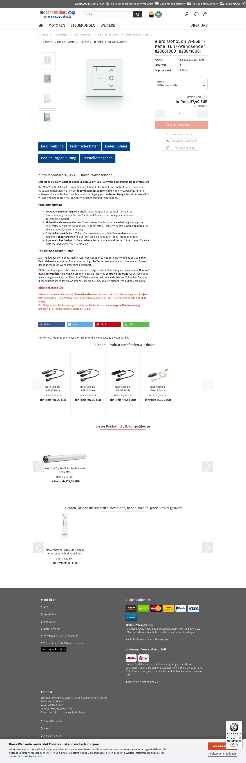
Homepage (102, 337)
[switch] (234, 745)
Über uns (199, 25)
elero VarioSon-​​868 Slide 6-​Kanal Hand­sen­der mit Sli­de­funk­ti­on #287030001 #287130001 (65, 552)
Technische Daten (84, 146)
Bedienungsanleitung (58, 158)
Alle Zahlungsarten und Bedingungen (148, 639)
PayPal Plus (49, 614)
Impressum (49, 621)
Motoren (56, 25)
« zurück (60, 42)
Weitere (108, 25)
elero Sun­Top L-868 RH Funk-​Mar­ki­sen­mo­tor (64, 470)
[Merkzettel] (196, 14)
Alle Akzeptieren (222, 746)
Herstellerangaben (97, 158)
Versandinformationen (205, 4)
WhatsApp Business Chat (89, 4)
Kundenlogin (232, 4)
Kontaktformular (52, 721)
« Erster (47, 42)
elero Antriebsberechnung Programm (132, 4)
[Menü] (240, 723)
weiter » (72, 42)
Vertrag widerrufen (54, 649)
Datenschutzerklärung (30, 756)
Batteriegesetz (51, 628)
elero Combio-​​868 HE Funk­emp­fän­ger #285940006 (123, 388)
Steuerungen (83, 25)
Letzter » (86, 42)
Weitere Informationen (223, 753)
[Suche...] (137, 14)
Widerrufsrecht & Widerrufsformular (63, 643)
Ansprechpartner (52, 735)
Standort (48, 728)
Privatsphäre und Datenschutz (60, 636)
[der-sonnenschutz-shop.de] (57, 14)
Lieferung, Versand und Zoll (143, 682)
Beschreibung (52, 146)
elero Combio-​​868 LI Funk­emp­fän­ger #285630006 (158, 388)
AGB (45, 607)
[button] (187, 14)
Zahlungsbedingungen (172, 4)
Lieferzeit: (160, 65)
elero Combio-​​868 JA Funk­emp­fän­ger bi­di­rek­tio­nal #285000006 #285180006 (88, 388)
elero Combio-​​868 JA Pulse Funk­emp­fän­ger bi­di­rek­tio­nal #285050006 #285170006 (53, 388)
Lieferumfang (116, 146)
